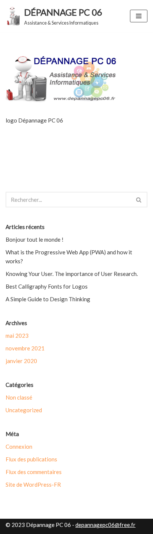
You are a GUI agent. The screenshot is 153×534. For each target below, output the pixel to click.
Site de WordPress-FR (33, 484)
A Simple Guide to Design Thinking (48, 299)
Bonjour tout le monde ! (35, 239)
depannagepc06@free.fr (105, 524)
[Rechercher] (139, 199)
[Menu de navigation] (138, 16)
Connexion (19, 446)
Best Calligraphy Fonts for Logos (47, 286)
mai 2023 (17, 335)
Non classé (19, 397)
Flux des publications (31, 459)
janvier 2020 (21, 360)
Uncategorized (24, 410)
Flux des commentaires (34, 471)
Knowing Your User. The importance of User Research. (72, 273)
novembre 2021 (25, 348)
